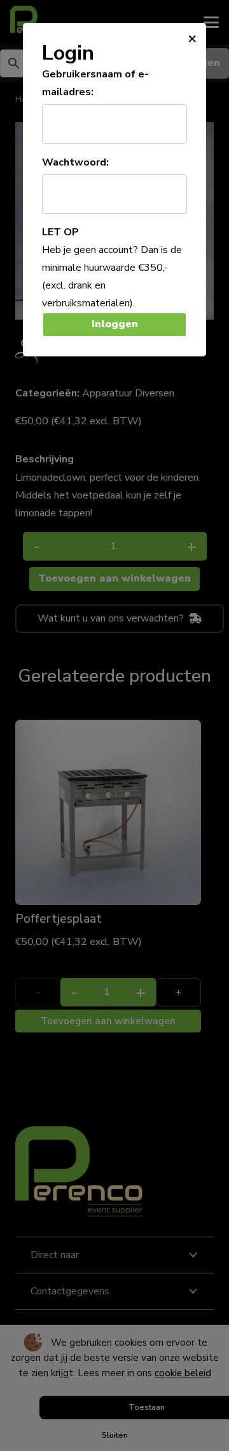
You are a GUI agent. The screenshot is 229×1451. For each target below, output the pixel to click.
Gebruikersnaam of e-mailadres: (95, 83)
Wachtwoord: (75, 162)
